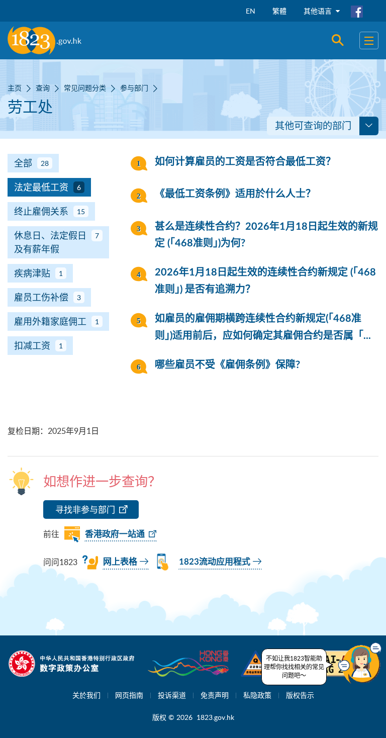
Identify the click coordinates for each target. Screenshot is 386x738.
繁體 (279, 11)
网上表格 (120, 562)
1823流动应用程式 (214, 562)
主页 (15, 88)
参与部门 (134, 88)
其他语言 (319, 11)
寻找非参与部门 (85, 509)
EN (250, 11)
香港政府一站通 (115, 534)
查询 (43, 88)
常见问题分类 (85, 88)
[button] (360, 663)
